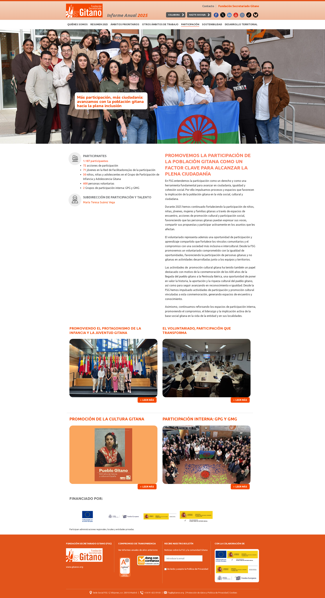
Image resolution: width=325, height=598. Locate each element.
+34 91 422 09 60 (152, 593)
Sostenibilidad (212, 24)
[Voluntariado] (206, 368)
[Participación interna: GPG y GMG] (206, 455)
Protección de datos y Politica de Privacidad (207, 593)
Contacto (208, 6)
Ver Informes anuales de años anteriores (138, 550)
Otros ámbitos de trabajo (160, 24)
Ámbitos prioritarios (125, 24)
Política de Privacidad (197, 569)
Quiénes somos (77, 24)
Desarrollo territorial (241, 24)
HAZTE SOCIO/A (197, 15)
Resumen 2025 (99, 24)
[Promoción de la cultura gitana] (113, 455)
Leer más (148, 400)
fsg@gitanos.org (176, 593)
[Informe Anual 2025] (84, 10)
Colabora (174, 15)
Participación (190, 24)
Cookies (233, 593)
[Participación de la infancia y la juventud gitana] (113, 368)
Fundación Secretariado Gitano (238, 6)
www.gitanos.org (74, 567)
